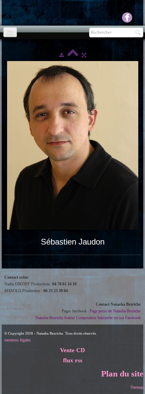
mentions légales (17, 340)
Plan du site (122, 373)
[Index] (73, 55)
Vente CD (72, 350)
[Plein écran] (84, 55)
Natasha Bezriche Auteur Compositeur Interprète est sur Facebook (88, 317)
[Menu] (10, 32)
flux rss (72, 360)
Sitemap (136, 387)
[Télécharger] (61, 55)
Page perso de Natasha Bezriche (115, 311)
